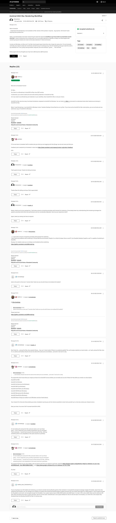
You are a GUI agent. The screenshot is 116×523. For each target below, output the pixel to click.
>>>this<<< (67, 101)
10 (15, 341)
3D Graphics (89, 44)
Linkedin (19, 122)
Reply (13, 56)
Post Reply (99, 507)
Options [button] (103, 15)
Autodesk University (45, 8)
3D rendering (81, 48)
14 (15, 480)
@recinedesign (16, 302)
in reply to (28, 165)
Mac (88, 48)
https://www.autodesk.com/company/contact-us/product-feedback (55, 147)
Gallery (37, 8)
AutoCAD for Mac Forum (38, 12)
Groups (33, 8)
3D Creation (80, 44)
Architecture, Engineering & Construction (22, 12)
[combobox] (34, 2)
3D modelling (98, 44)
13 (15, 444)
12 (15, 419)
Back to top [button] (15, 518)
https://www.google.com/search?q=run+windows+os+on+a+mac (53, 465)
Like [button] (20, 56)
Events (28, 8)
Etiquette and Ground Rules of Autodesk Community (24, 125)
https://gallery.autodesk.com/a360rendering (22, 244)
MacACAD (13, 122)
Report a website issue (99, 518)
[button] (105, 20)
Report (25, 56)
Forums (19, 8)
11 (15, 362)
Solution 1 (79, 33)
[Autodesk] (14, 2)
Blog (24, 8)
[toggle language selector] (97, 1)
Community (13, 8)
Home (11, 12)
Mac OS (94, 48)
